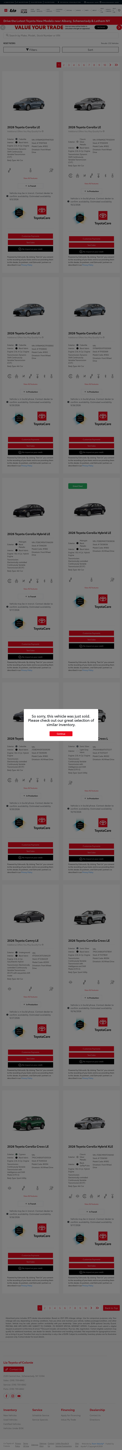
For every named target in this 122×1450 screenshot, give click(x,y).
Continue (61, 733)
